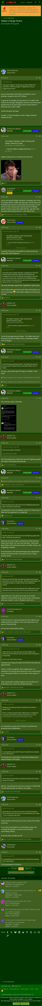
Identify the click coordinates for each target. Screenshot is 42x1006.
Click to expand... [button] (21, 248)
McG (6, 914)
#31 (40, 498)
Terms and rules (14, 989)
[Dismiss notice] (39, 8)
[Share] (36, 78)
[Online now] (5, 192)
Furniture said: (6, 576)
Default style (7, 986)
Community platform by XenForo (17, 994)
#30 (40, 478)
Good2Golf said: (7, 270)
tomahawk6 (6, 24)
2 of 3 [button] (21, 869)
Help (31, 989)
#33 (40, 572)
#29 (40, 443)
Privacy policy (24, 989)
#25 (40, 266)
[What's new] (36, 2)
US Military (16, 924)
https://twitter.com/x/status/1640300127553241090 (21, 481)
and (14, 344)
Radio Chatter (18, 895)
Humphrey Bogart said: (9, 231)
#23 (40, 197)
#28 (40, 398)
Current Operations (18, 884)
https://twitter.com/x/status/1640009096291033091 (21, 378)
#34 (40, 616)
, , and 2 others (17, 839)
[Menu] (2, 2)
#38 (40, 771)
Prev (14, 869)
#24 (40, 227)
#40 (40, 852)
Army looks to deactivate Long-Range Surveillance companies (20, 921)
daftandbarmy (9, 895)
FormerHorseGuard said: (9, 649)
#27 (40, 357)
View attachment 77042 (9, 454)
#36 (40, 700)
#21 (40, 78)
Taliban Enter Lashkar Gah (16, 882)
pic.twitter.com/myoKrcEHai (15, 145)
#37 (40, 745)
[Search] (40, 2)
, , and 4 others (15, 214)
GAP (6, 903)
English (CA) (17, 986)
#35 (40, 645)
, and (14, 485)
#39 (40, 804)
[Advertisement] (21, 46)
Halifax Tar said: (7, 361)
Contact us (4, 989)
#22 (40, 136)
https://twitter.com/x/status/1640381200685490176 (21, 382)
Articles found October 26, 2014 (18, 901)
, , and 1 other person (17, 632)
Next (27, 869)
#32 (40, 528)
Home (36, 989)
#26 (40, 310)
